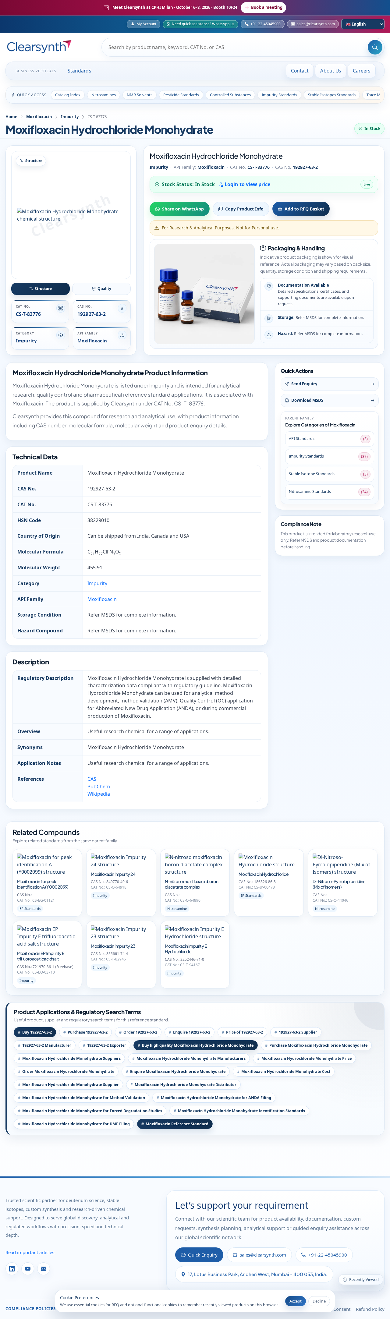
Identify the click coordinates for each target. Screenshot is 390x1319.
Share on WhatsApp (183, 209)
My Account (146, 24)
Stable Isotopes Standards (332, 94)
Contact (300, 70)
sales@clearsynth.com (316, 24)
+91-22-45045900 (265, 24)
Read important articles (29, 1252)
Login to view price (246, 184)
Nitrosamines (103, 94)
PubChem (98, 786)
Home (11, 116)
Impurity (70, 116)
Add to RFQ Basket (304, 209)
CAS (91, 779)
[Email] (43, 1268)
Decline (319, 1301)
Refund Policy (370, 1309)
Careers (361, 70)
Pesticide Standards (181, 94)
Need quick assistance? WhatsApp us (203, 24)
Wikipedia (98, 793)
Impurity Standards (279, 94)
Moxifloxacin (39, 116)
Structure (43, 288)
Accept (295, 1301)
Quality (104, 288)
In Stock (372, 128)
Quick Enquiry (203, 1255)
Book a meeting (266, 7)
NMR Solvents (139, 94)
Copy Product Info (244, 209)
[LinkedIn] (11, 1268)
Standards (79, 70)
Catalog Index (67, 94)
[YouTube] (27, 1268)
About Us (330, 70)
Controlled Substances (230, 94)
